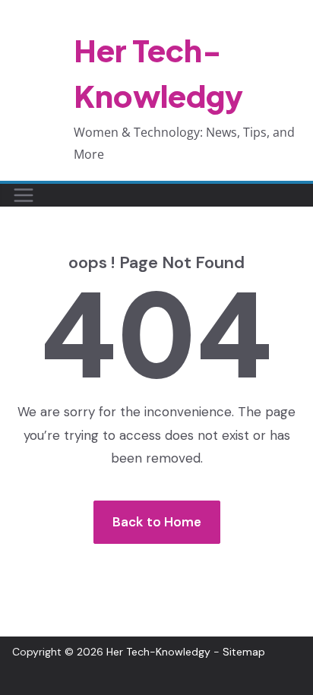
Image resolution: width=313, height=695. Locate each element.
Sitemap (244, 652)
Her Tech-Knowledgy (158, 652)
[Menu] (23, 195)
